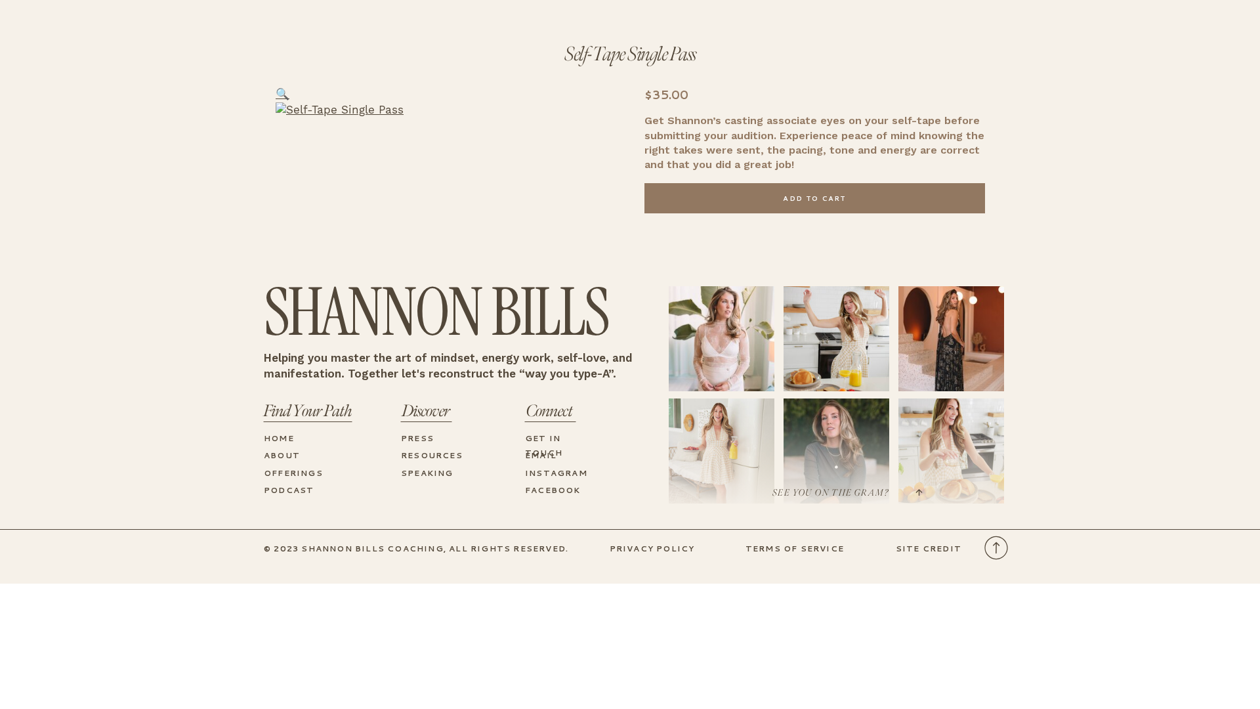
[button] (282, 93)
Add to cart (814, 198)
